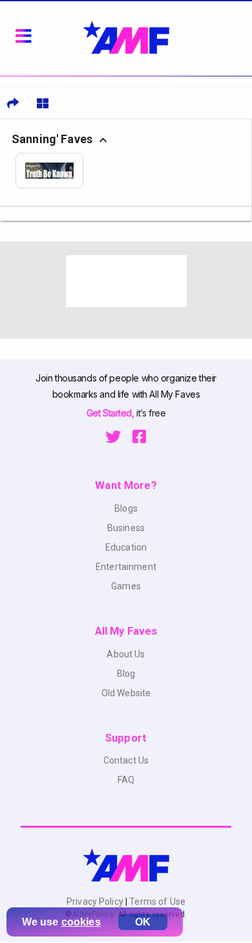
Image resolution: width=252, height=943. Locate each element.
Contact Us (126, 760)
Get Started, (111, 412)
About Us (126, 654)
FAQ (126, 780)
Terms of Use (156, 901)
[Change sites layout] (43, 103)
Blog (126, 673)
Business (126, 528)
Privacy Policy (96, 901)
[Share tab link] (13, 103)
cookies (81, 921)
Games (126, 586)
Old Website (126, 693)
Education (126, 547)
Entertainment (126, 567)
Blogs (126, 508)
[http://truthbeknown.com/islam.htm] (54, 170)
